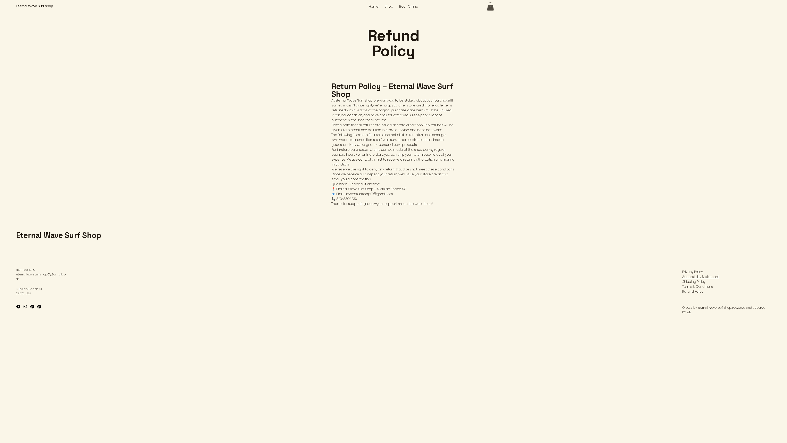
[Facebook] (18, 306)
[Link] (32, 306)
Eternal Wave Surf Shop (58, 235)
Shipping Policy (693, 281)
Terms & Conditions (697, 286)
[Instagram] (25, 306)
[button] (490, 6)
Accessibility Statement (700, 276)
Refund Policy (692, 291)
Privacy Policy (692, 271)
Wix (689, 312)
